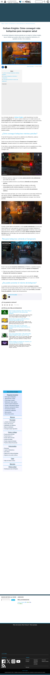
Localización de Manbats (10, 410)
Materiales (12, 464)
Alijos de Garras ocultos (9, 460)
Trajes (12, 458)
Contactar (27, 661)
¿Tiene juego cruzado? (10, 400)
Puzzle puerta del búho (9, 434)
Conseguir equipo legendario (10, 428)
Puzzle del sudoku (8, 439)
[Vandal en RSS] (3, 665)
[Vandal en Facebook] (3, 661)
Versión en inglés (25, 670)
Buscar (13, 600)
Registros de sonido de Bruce (11, 455)
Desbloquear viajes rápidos (11, 402)
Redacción (27, 659)
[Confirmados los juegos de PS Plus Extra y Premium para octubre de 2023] (4, 320)
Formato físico (15, 2)
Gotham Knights (19, 117)
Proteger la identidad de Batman (12, 405)
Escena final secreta (9, 413)
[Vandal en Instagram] (13, 661)
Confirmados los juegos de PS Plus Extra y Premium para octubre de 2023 (19, 319)
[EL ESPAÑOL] (48, 1)
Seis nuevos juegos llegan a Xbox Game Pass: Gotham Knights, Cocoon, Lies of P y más (20, 334)
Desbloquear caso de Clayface (11, 468)
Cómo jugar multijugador (10, 396)
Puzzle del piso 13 (8, 436)
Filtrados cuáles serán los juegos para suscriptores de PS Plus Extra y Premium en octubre (19, 327)
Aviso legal (44, 659)
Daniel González (30, 66)
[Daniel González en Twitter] (9, 297)
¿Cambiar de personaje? (9, 422)
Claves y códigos (12, 432)
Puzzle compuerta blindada (10, 441)
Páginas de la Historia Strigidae (11, 453)
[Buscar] (44, 1)
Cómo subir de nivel (8, 423)
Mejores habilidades (8, 427)
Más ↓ (23, 1)
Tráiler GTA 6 (10, 2)
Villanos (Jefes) (12, 467)
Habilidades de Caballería (10, 425)
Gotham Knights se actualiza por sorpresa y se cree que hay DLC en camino (20, 342)
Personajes (12, 420)
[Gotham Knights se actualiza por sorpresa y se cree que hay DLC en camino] (4, 342)
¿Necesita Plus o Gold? (10, 398)
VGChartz (27, 667)
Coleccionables (12, 446)
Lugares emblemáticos (9, 450)
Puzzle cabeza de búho (9, 437)
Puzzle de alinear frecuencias (10, 442)
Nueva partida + (8, 412)
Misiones (12, 417)
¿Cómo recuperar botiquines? (11, 403)
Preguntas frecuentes (12, 395)
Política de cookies (45, 661)
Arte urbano (7, 451)
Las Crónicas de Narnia (12, 1)
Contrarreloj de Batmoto (10, 408)
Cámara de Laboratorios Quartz (12, 407)
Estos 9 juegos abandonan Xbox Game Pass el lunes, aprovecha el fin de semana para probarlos (20, 312)
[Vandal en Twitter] (8, 661)
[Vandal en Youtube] (18, 661)
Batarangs (6, 448)
